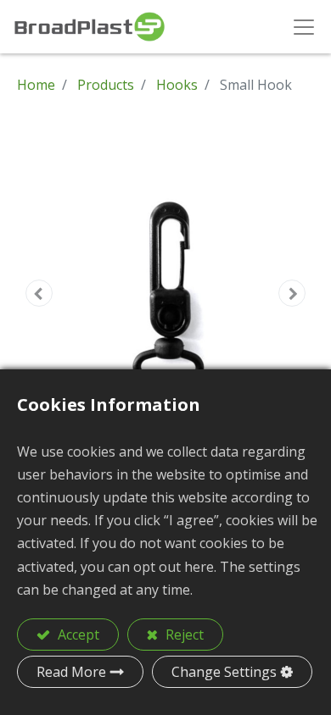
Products (105, 84)
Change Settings (224, 671)
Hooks (177, 84)
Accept (76, 634)
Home (36, 84)
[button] (39, 293)
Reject (183, 634)
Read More (71, 671)
